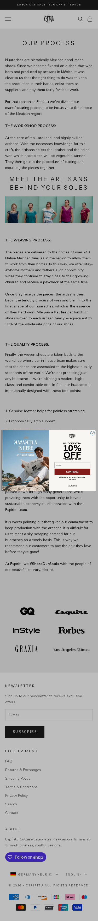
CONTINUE (72, 471)
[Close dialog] (92, 433)
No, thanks (72, 486)
